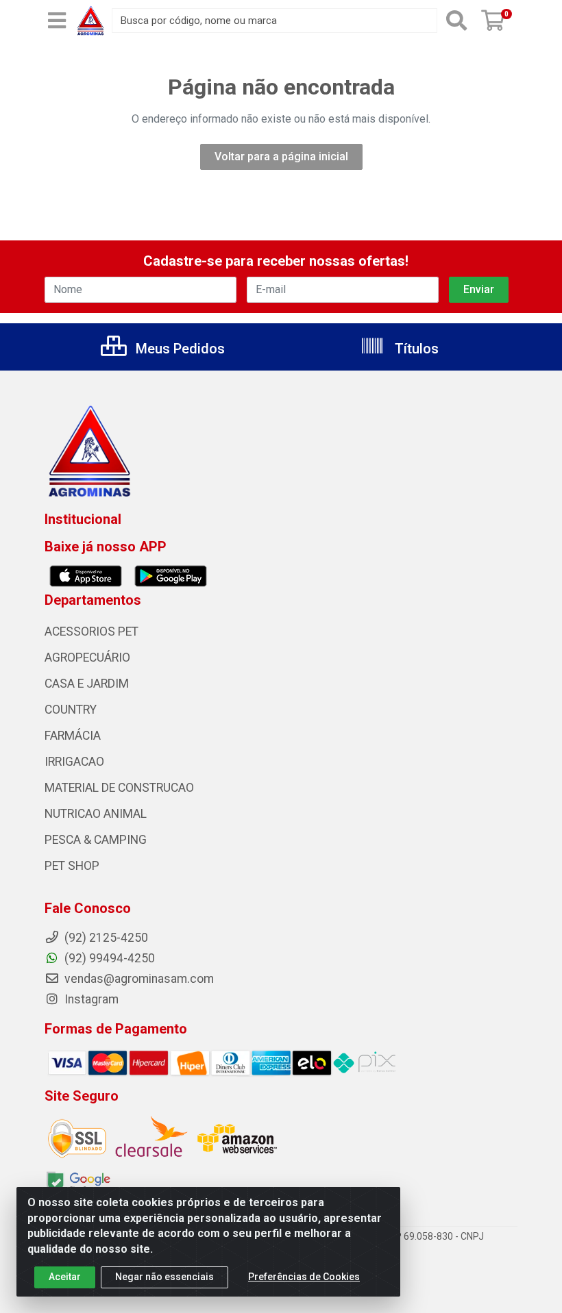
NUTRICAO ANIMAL (96, 814)
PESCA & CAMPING (96, 840)
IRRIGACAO (74, 761)
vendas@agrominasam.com (138, 979)
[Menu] (57, 20)
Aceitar (65, 1276)
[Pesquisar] (456, 20)
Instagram (90, 999)
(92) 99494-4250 (108, 958)
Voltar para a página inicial (281, 156)
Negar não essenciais (164, 1276)
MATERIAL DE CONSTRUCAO (119, 788)
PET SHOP (72, 866)
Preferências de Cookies (304, 1276)
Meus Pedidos (178, 348)
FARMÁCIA (73, 735)
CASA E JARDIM (87, 683)
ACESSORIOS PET (91, 631)
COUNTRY (71, 709)
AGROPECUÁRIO (87, 657)
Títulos (415, 348)
